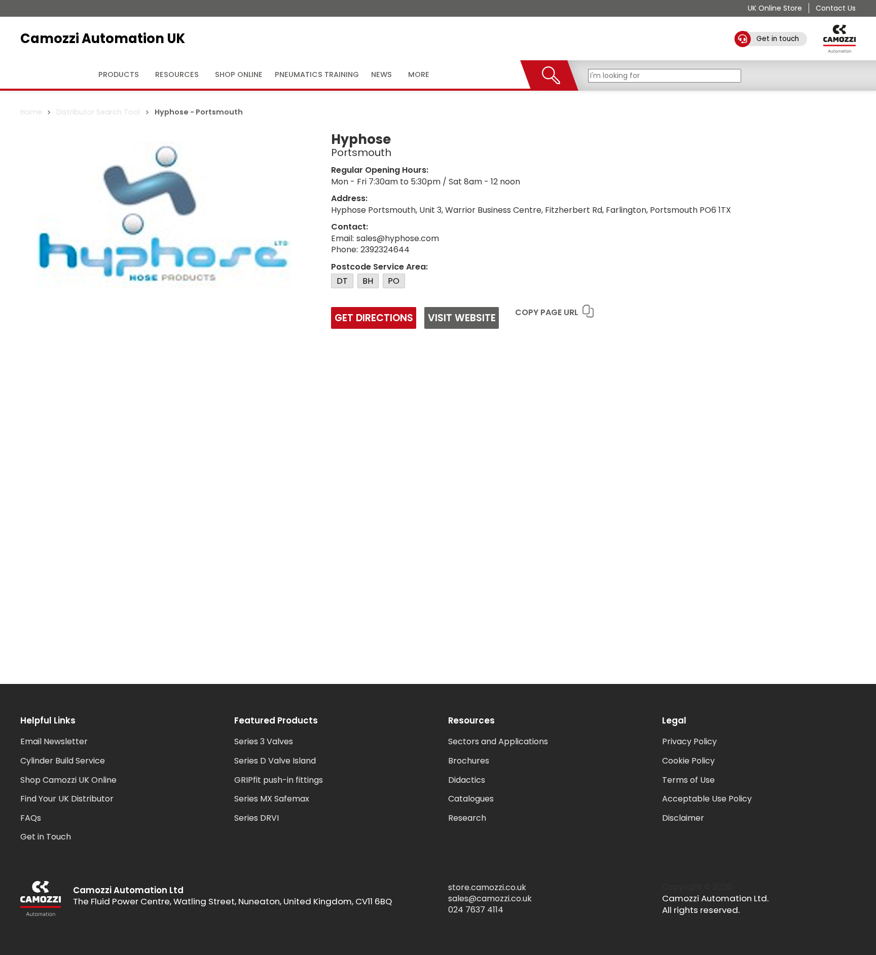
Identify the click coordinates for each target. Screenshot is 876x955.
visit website (462, 318)
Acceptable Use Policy (707, 799)
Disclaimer (683, 818)
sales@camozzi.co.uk (490, 898)
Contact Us (836, 8)
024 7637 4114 (475, 909)
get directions (374, 318)
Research (467, 818)
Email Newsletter (54, 741)
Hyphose (172, 112)
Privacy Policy (689, 741)
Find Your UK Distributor (67, 799)
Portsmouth (219, 112)
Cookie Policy (688, 761)
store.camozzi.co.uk (487, 887)
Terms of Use (688, 780)
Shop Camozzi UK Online (68, 780)
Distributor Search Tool (98, 112)
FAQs (30, 818)
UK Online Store (775, 8)
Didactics (466, 780)
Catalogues (471, 799)
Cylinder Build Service (62, 761)
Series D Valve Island (275, 761)
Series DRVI (256, 818)
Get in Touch (45, 837)
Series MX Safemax (271, 799)
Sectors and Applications (498, 741)
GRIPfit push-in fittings (278, 780)
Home (31, 112)
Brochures (468, 761)
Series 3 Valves (263, 741)
